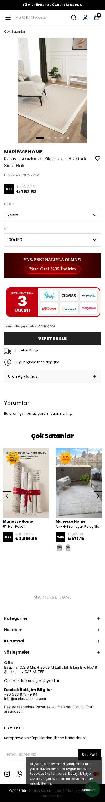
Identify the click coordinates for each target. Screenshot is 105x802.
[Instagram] (7, 774)
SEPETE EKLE (52, 338)
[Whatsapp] (19, 774)
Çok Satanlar (14, 31)
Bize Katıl (89, 754)
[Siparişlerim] (85, 17)
